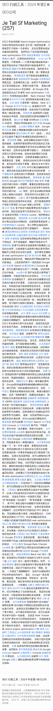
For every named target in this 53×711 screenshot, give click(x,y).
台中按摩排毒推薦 (26, 635)
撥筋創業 (23, 218)
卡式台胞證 (28, 309)
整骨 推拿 (23, 354)
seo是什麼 (21, 272)
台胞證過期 (22, 235)
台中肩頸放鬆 (23, 425)
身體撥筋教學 (22, 330)
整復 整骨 (14, 364)
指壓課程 (6, 245)
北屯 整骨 (21, 167)
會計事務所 (31, 533)
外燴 (14, 646)
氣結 (18, 360)
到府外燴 (27, 112)
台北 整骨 (14, 102)
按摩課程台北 (31, 476)
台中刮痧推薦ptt (13, 309)
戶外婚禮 (43, 550)
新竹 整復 (10, 347)
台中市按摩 (7, 265)
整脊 (41, 180)
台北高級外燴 (27, 337)
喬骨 (23, 55)
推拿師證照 (24, 79)
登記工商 (6, 523)
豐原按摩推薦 (37, 404)
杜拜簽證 (38, 306)
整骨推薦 (37, 177)
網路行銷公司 (42, 584)
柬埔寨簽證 (19, 75)
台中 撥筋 (12, 561)
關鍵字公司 (22, 381)
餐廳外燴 (39, 337)
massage (7, 652)
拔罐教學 (32, 398)
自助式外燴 (28, 401)
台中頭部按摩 (24, 632)
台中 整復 (10, 208)
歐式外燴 (6, 129)
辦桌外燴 (37, 649)
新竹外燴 (37, 123)
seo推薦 (20, 432)
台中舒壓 (32, 218)
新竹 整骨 (45, 231)
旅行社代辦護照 (26, 180)
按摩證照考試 (29, 265)
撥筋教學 (17, 401)
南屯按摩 (42, 218)
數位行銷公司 (23, 133)
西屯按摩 (11, 140)
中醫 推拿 (40, 629)
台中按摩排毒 (9, 235)
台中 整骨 (44, 354)
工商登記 (11, 489)
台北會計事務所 (26, 126)
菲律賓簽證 (44, 79)
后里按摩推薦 (41, 309)
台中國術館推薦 (10, 483)
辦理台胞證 (43, 333)
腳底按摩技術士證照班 (16, 231)
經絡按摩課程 (33, 55)
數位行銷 (18, 119)
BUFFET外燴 (18, 99)
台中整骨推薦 (43, 442)
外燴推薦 (23, 214)
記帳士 (22, 197)
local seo (43, 58)
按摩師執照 (40, 401)
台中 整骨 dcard (29, 313)
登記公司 (41, 527)
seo (29, 106)
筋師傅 (26, 550)
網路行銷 (16, 68)
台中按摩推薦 (19, 601)
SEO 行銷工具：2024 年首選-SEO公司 (25, 8)
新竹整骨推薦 (25, 649)
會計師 (27, 255)
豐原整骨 (18, 537)
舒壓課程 (42, 235)
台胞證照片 (10, 635)
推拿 (40, 326)
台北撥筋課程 (26, 306)
